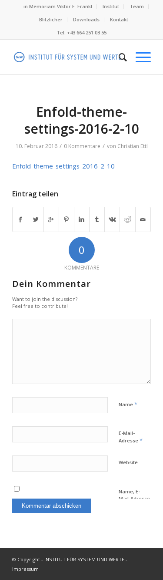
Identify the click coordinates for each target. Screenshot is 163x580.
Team (137, 6)
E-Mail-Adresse (131, 437)
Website (128, 462)
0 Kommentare (82, 146)
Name (128, 404)
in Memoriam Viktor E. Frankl (57, 6)
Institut (111, 6)
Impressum (25, 569)
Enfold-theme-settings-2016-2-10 (81, 120)
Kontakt (119, 19)
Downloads (86, 19)
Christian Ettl (132, 146)
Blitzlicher (51, 19)
